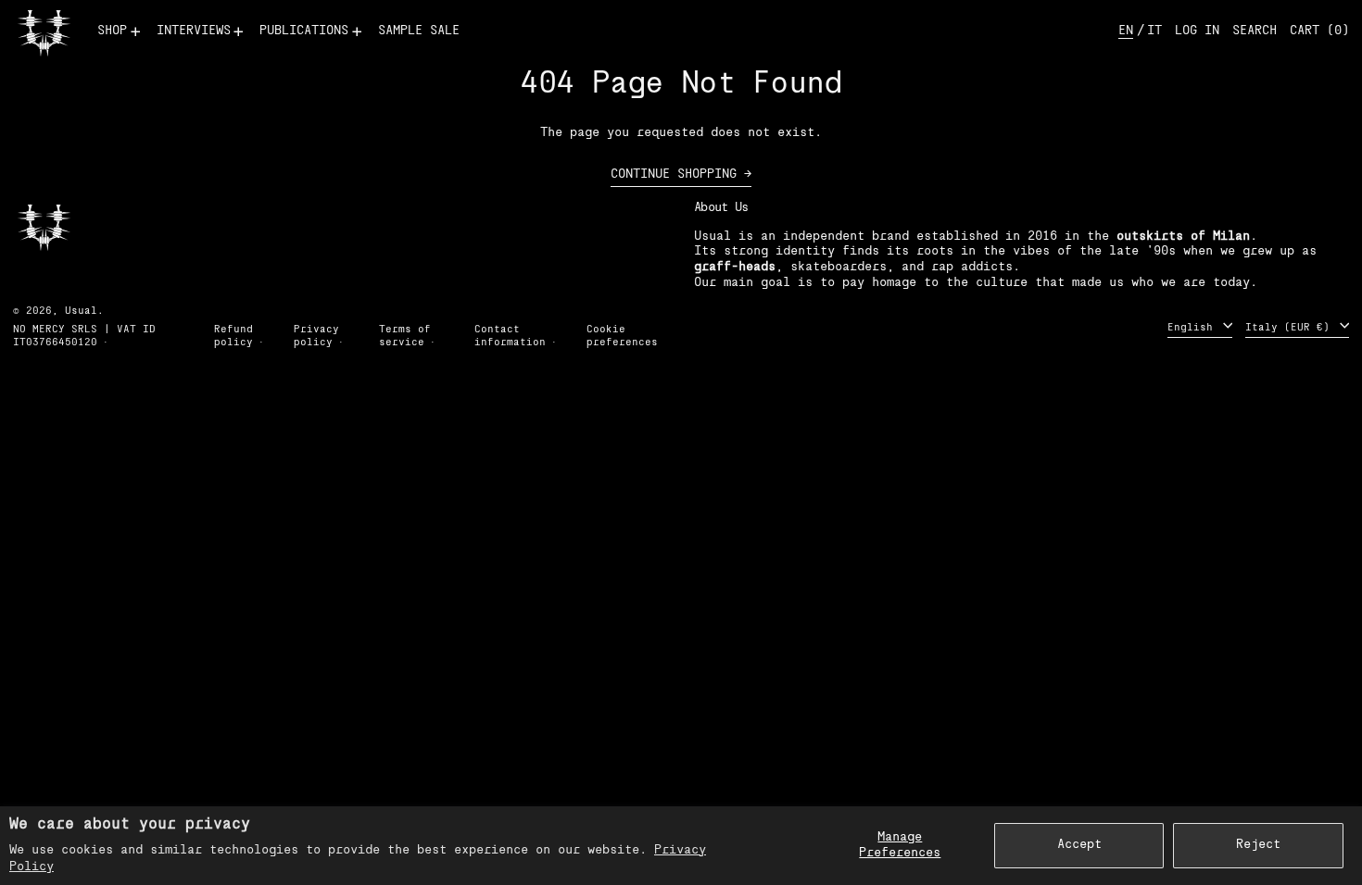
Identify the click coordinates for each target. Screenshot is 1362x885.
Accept (1079, 845)
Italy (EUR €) (1290, 327)
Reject (1258, 845)
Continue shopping (674, 174)
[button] (1254, 32)
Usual (81, 311)
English (1193, 327)
